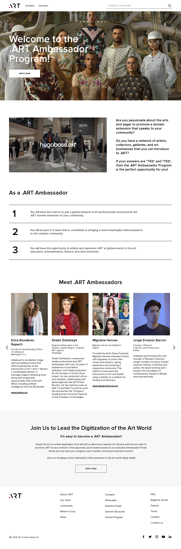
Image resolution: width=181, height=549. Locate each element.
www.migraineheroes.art (105, 386)
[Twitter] (150, 537)
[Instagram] (157, 537)
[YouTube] (163, 537)
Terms (154, 511)
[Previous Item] (4, 55)
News (63, 517)
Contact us (157, 522)
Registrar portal (159, 499)
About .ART (66, 494)
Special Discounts (115, 511)
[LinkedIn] (170, 537)
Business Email (113, 505)
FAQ (153, 494)
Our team (65, 500)
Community (66, 505)
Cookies (155, 516)
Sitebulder (111, 500)
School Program (114, 517)
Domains (110, 494)
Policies (155, 505)
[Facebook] (143, 537)
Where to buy (68, 511)
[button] (43, 6)
